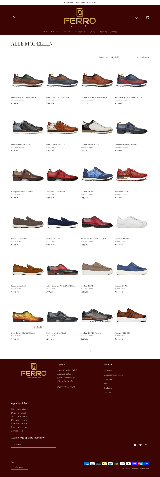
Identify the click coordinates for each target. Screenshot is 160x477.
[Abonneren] (53, 445)
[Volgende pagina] (97, 351)
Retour (107, 383)
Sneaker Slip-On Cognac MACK (23, 97)
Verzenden (108, 370)
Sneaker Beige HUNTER (55, 144)
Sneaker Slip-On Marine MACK (58, 97)
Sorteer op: (103, 57)
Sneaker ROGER (86, 192)
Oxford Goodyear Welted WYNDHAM (60, 286)
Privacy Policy (110, 379)
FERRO (128, 468)
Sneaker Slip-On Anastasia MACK (93, 97)
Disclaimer (108, 388)
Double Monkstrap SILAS (56, 333)
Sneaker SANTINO (122, 239)
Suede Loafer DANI (53, 239)
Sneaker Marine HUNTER (90, 144)
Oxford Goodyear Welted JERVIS (93, 239)
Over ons (107, 392)
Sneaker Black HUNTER (20, 144)
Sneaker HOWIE (86, 286)
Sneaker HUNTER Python (90, 333)
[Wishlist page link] (136, 17)
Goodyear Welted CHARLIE (126, 144)
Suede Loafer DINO (19, 239)
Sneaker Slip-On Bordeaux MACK (128, 97)
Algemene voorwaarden (114, 375)
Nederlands (18, 467)
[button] (14, 17)
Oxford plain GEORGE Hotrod (23, 333)
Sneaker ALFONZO (122, 333)
